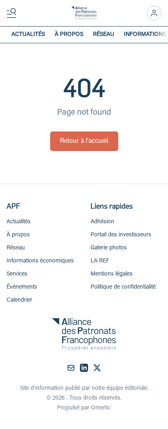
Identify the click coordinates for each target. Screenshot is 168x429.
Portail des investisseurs (121, 235)
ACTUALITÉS (28, 35)
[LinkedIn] (84, 368)
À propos (18, 235)
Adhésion (102, 222)
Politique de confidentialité (123, 287)
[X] (97, 368)
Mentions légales (112, 274)
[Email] (71, 368)
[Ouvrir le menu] (13, 13)
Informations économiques (40, 261)
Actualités (19, 222)
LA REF (100, 261)
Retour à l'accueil (84, 141)
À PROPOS (69, 35)
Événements (22, 287)
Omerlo (100, 408)
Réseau (16, 248)
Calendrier (19, 300)
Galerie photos (109, 248)
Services (17, 274)
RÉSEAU (103, 35)
